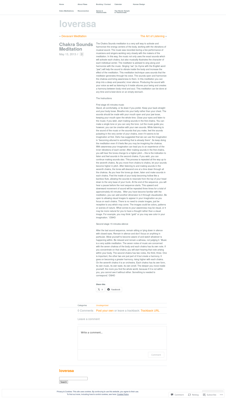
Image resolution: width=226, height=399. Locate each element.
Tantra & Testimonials (101, 11)
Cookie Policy (123, 394)
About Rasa (82, 4)
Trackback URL (150, 310)
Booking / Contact (103, 4)
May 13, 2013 (67, 54)
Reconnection (83, 11)
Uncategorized (102, 305)
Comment (156, 354)
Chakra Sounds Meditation (76, 46)
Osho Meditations (66, 11)
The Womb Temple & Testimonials (122, 11)
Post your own (105, 310)
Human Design (139, 4)
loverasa (77, 23)
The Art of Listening (152, 36)
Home (61, 4)
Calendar (118, 4)
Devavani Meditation (74, 36)
